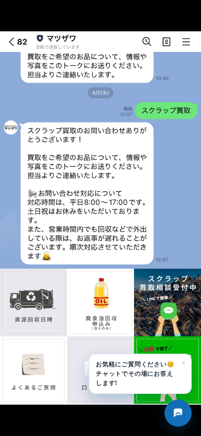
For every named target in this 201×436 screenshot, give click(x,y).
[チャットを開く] (178, 413)
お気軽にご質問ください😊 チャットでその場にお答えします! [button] (141, 372)
